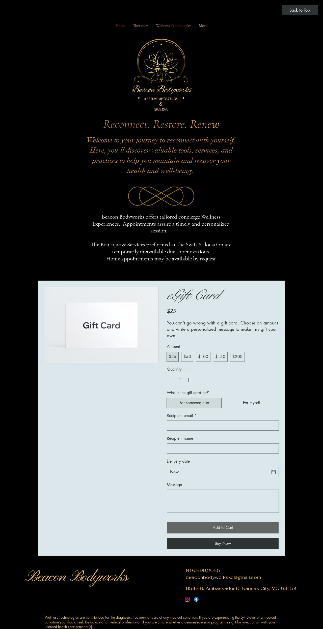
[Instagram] (187, 599)
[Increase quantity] (188, 380)
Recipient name (180, 438)
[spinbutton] (180, 380)
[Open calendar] (274, 472)
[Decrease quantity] (171, 380)
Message (174, 484)
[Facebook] (196, 599)
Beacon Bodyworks (76, 577)
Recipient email (182, 415)
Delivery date (178, 461)
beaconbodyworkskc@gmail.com (223, 577)
